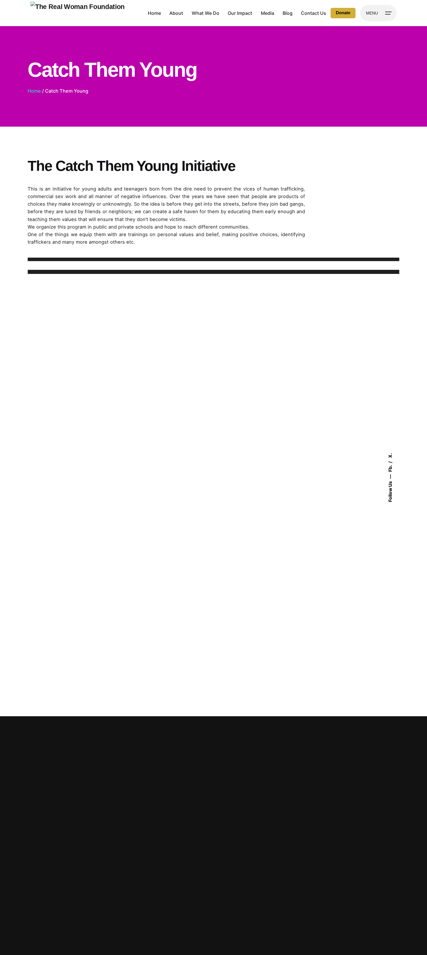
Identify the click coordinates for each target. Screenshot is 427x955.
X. (390, 455)
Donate (343, 12)
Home (34, 91)
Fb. (390, 468)
